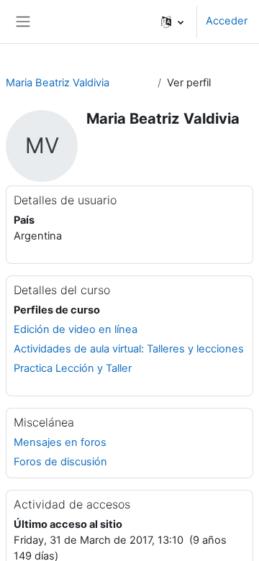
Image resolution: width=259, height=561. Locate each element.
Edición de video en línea (75, 329)
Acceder (226, 20)
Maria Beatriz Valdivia (57, 82)
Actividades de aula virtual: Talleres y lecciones (129, 348)
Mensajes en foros (60, 442)
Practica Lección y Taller (73, 368)
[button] (172, 21)
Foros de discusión (60, 461)
